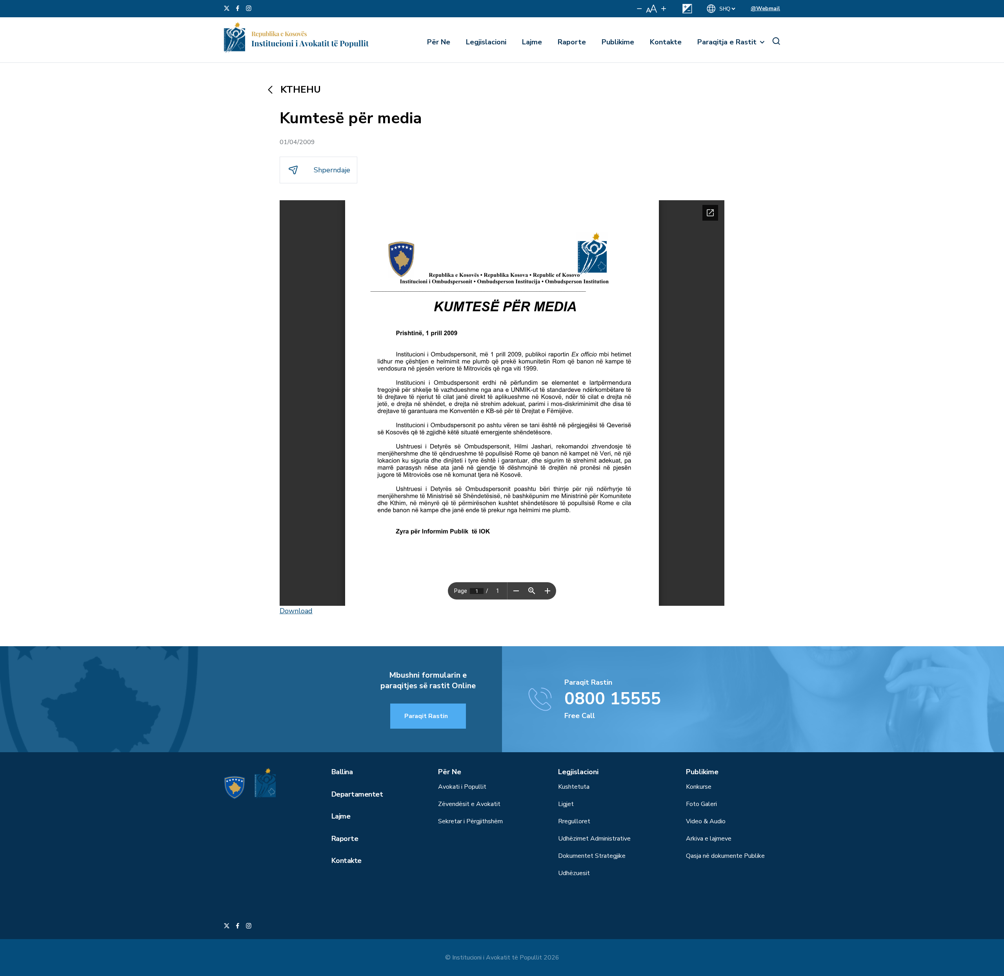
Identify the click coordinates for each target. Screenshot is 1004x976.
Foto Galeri (701, 804)
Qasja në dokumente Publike (725, 856)
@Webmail (765, 8)
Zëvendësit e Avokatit (469, 804)
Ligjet (566, 804)
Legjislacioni (486, 42)
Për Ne (438, 42)
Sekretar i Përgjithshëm (470, 821)
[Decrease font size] (639, 9)
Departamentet (357, 794)
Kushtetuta (573, 786)
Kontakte (666, 42)
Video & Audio (706, 821)
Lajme (532, 42)
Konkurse (698, 786)
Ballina (342, 772)
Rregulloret (574, 821)
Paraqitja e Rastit (727, 42)
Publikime (618, 42)
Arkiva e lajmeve (708, 838)
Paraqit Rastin (426, 716)
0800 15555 (612, 698)
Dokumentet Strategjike (592, 856)
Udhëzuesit (574, 873)
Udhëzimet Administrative (594, 838)
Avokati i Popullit (462, 786)
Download (296, 611)
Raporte (572, 42)
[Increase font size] (663, 9)
